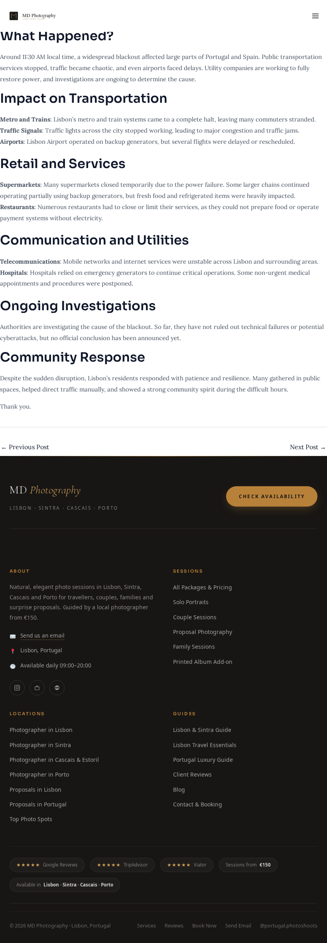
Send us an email (42, 635)
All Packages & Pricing (202, 587)
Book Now (204, 925)
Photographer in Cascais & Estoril (54, 759)
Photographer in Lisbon (41, 730)
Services (146, 925)
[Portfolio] (37, 687)
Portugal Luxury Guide (203, 759)
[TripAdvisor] (57, 687)
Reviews (174, 925)
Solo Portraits (191, 602)
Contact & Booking (197, 804)
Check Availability (272, 496)
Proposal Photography (202, 632)
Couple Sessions (195, 617)
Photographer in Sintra (40, 745)
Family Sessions (194, 646)
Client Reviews (192, 774)
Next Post (308, 447)
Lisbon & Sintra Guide (202, 730)
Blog (179, 789)
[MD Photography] (41, 16)
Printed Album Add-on (202, 661)
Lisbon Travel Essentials (204, 745)
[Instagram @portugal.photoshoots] (17, 687)
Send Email (238, 925)
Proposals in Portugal (38, 804)
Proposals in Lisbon (35, 789)
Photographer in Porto (39, 774)
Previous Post (25, 447)
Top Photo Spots (31, 819)
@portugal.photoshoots (288, 925)
